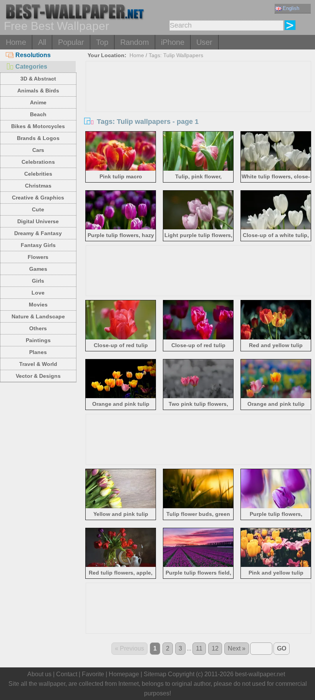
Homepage (124, 674)
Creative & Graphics (38, 197)
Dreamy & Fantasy (38, 233)
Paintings (38, 340)
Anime (38, 102)
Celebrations (38, 162)
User (204, 42)
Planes (38, 352)
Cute (38, 209)
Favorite (93, 674)
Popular (71, 42)
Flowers (38, 257)
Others (38, 328)
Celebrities (38, 174)
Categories (31, 66)
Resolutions (33, 55)
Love (38, 293)
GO (281, 648)
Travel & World (38, 364)
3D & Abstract (38, 79)
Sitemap (155, 674)
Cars (38, 150)
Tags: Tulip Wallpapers (176, 55)
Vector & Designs (38, 376)
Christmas (38, 186)
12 (215, 648)
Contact (66, 674)
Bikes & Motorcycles (38, 126)
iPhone (172, 42)
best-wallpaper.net (260, 674)
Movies (38, 304)
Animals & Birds (38, 90)
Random (134, 42)
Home (16, 42)
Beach (38, 114)
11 (199, 648)
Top (102, 42)
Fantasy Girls (38, 245)
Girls (38, 281)
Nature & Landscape (38, 316)
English (291, 8)
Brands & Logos (38, 138)
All (42, 42)
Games (38, 269)
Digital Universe (38, 221)
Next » (236, 648)
